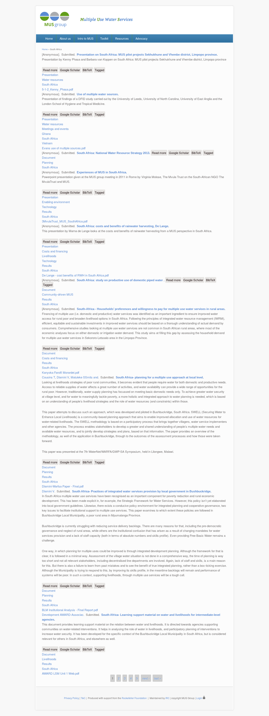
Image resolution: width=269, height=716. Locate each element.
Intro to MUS (85, 38)
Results (47, 211)
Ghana (46, 134)
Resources (122, 38)
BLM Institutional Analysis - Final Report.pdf (70, 610)
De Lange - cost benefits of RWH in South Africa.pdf (75, 275)
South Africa (50, 84)
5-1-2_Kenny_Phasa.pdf (57, 89)
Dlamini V (63, 377)
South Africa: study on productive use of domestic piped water (120, 280)
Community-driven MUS (57, 294)
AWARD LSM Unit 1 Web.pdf (60, 673)
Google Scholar (70, 70)
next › (146, 678)
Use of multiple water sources (97, 94)
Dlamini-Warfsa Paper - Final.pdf (62, 486)
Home (49, 38)
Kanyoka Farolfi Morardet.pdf (60, 372)
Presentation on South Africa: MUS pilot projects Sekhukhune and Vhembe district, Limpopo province (147, 54)
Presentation (50, 75)
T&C (83, 698)
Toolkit (104, 38)
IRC (167, 698)
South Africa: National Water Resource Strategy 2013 (113, 153)
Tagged (99, 70)
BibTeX (87, 70)
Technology (49, 207)
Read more (50, 70)
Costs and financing (55, 251)
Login (199, 698)
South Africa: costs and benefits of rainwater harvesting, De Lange (122, 226)
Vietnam (47, 143)
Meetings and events (55, 129)
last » (157, 678)
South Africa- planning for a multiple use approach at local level (159, 377)
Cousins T (48, 377)
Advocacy (141, 38)
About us (65, 38)
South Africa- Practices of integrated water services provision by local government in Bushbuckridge (141, 491)
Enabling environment (56, 202)
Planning (47, 162)
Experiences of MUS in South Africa (101, 172)
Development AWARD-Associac (62, 614)
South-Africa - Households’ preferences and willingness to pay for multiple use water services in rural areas (150, 309)
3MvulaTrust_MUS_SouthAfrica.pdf (64, 221)
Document (48, 157)
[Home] (86, 26)
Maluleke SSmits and (84, 377)
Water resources (52, 79)
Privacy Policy (71, 698)
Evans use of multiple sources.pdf (63, 148)
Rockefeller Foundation (134, 698)
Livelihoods (49, 256)
